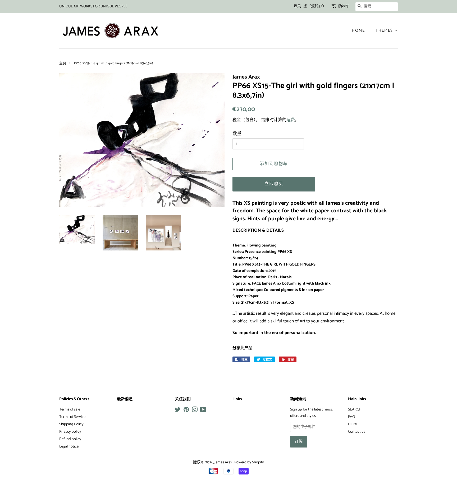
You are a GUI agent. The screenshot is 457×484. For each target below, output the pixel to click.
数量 (236, 134)
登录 (297, 6)
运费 (290, 120)
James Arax (223, 462)
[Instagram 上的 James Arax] (195, 411)
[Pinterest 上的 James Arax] (186, 411)
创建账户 (316, 6)
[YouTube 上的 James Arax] (203, 411)
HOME (353, 424)
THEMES (385, 30)
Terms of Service (72, 417)
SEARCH (355, 409)
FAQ (351, 417)
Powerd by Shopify (249, 462)
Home (358, 30)
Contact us (356, 431)
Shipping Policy (71, 424)
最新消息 (125, 399)
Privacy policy (70, 431)
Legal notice (69, 446)
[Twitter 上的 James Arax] (178, 411)
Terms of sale (69, 409)
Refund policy (70, 439)
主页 (62, 63)
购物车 (343, 6)
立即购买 (273, 184)
